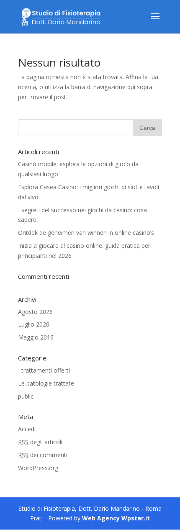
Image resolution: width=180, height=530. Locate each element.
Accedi (27, 429)
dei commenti (42, 455)
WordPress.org (38, 468)
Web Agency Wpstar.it (116, 518)
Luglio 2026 (33, 324)
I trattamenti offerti (44, 370)
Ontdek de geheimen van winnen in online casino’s (86, 233)
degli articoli (40, 442)
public (25, 396)
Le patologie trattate (46, 383)
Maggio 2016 (36, 337)
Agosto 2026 (35, 312)
